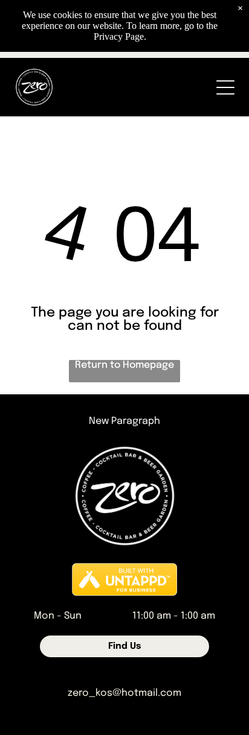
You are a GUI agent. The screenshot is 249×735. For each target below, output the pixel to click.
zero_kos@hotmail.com (124, 693)
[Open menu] (225, 87)
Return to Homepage (124, 365)
